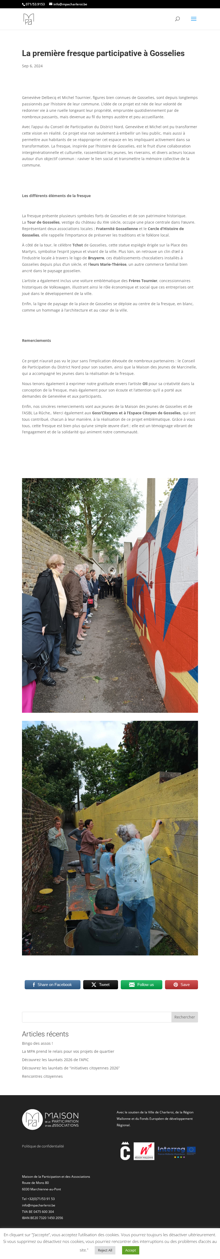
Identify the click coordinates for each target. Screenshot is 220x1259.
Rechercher (184, 1017)
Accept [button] (130, 1250)
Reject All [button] (105, 1250)
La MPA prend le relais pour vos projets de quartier (68, 1051)
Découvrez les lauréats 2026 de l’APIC (55, 1059)
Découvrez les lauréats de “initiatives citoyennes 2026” (71, 1067)
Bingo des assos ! (37, 1043)
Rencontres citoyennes (42, 1076)
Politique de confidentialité (43, 1146)
